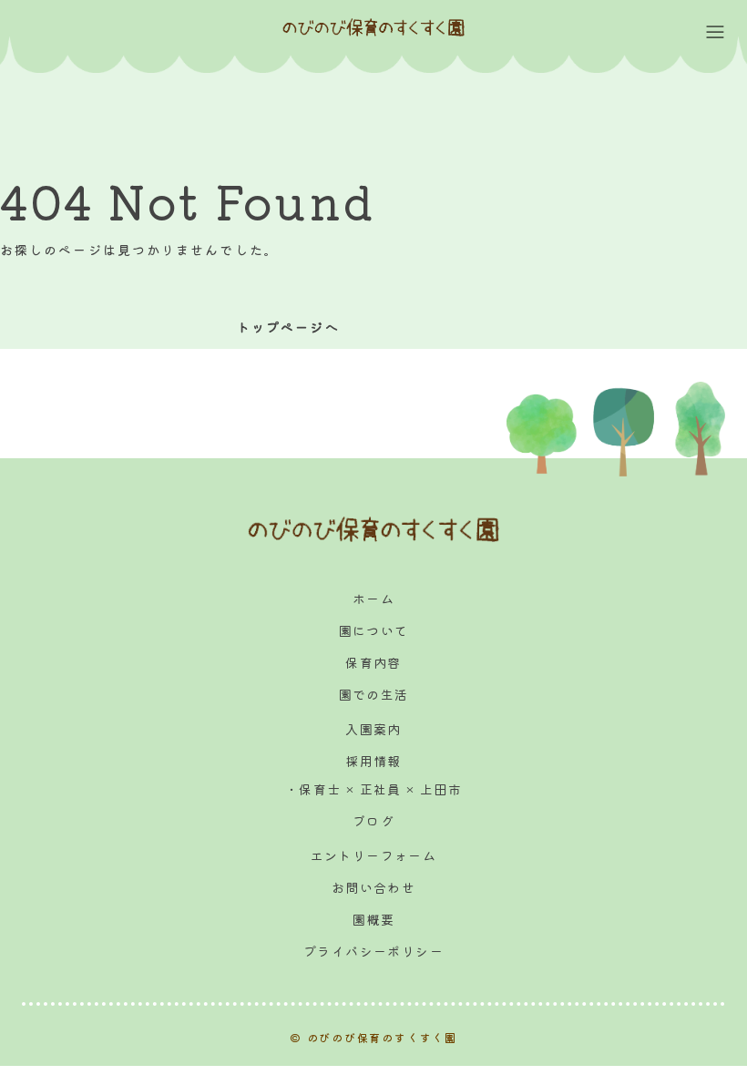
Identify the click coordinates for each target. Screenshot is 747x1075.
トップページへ (288, 327)
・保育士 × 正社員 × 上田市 (373, 789)
